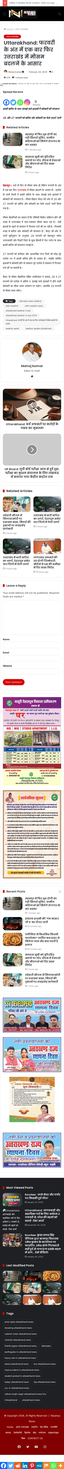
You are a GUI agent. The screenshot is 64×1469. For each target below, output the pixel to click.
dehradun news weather (30, 301)
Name (6, 639)
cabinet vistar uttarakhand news (21, 1334)
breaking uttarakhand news (18, 1328)
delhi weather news (34, 306)
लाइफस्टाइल (53, 1432)
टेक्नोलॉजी (18, 1432)
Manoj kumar (14, 72)
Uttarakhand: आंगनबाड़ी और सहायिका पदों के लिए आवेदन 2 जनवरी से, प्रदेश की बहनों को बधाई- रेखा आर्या (42, 1216)
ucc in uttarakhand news (17, 1388)
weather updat (12, 328)
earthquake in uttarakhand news (21, 1352)
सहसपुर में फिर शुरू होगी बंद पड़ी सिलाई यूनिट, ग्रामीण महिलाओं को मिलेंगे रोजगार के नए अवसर (42, 140)
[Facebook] (6, 100)
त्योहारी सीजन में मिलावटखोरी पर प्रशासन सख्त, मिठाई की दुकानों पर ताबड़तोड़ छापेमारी (17, 522)
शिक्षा (23, 1438)
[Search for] (59, 15)
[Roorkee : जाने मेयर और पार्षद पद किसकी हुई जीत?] (12, 1199)
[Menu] (4, 15)
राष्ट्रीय (34, 1427)
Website (7, 665)
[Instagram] (27, 100)
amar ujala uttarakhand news (19, 1321)
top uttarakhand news (44, 1382)
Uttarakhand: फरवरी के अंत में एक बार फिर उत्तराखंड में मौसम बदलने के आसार (31, 322)
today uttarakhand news (17, 1382)
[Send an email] (23, 72)
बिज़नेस (27, 1432)
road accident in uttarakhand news (22, 1370)
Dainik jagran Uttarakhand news (21, 1346)
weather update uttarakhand (39, 328)
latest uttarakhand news (17, 1364)
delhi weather (12, 306)
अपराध (8, 1432)
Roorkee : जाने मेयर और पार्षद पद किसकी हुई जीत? (42, 1196)
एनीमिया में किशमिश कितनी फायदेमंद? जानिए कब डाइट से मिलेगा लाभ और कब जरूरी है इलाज (42, 940)
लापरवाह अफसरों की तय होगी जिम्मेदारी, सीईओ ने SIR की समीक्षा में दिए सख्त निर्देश (46, 562)
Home (9, 29)
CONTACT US (35, 1438)
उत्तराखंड (21, 190)
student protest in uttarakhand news (22, 1376)
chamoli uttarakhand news (18, 1340)
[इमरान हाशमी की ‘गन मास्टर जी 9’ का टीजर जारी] (12, 923)
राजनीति (53, 1427)
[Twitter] (13, 100)
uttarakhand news (31, 1400)
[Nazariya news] (23, 14)
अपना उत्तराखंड (21, 29)
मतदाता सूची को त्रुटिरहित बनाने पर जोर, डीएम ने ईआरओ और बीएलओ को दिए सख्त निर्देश (42, 162)
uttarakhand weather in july (18, 310)
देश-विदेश (44, 1427)
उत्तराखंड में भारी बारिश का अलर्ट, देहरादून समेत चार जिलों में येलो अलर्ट (46, 519)
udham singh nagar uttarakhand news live (25, 1394)
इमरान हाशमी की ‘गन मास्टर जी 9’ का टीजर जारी (42, 920)
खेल (34, 1432)
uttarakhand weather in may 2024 (21, 315)
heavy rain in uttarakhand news (20, 1358)
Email (6, 652)
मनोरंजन (42, 1432)
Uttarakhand (11, 1400)
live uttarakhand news (45, 1364)
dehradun (46, 1346)
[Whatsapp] (20, 100)
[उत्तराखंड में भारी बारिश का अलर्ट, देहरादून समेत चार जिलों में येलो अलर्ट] (47, 504)
